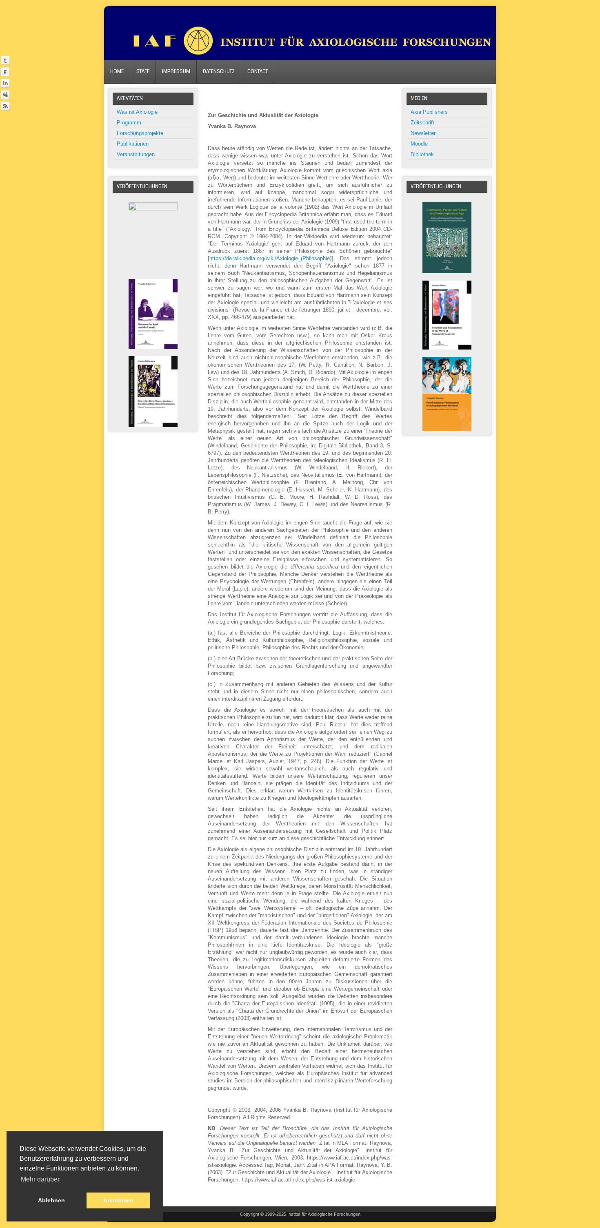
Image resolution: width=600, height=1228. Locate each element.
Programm (129, 122)
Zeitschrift (422, 122)
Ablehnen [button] (51, 1200)
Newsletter (423, 133)
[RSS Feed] (5, 106)
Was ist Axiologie (137, 112)
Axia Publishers (429, 112)
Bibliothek (422, 154)
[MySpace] (5, 94)
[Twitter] (5, 60)
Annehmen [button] (118, 1200)
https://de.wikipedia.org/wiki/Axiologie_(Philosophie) (270, 258)
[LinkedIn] (5, 83)
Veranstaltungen (136, 154)
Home (117, 71)
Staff (142, 71)
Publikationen (133, 144)
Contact (257, 71)
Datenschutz (219, 71)
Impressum (176, 71)
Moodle (419, 144)
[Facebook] (5, 71)
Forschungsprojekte (140, 133)
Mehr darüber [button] (40, 1179)
